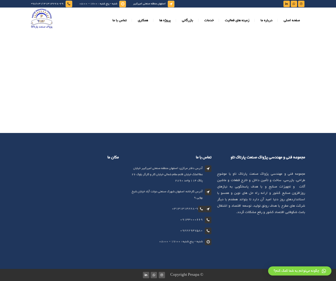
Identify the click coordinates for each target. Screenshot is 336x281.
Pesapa (193, 275)
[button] (299, 271)
